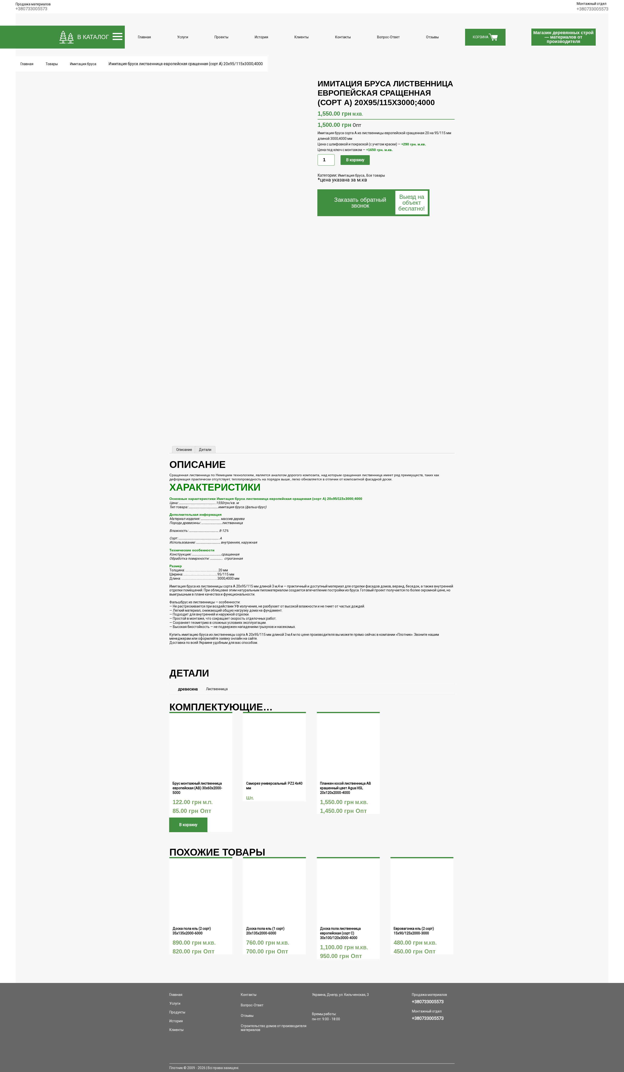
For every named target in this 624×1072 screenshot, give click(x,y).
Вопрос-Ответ (388, 37)
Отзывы (432, 37)
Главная (144, 37)
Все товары (375, 175)
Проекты (221, 37)
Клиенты (301, 37)
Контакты (343, 37)
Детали (205, 450)
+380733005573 (31, 8)
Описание (184, 450)
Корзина (480, 37)
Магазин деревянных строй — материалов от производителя (563, 37)
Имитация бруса (351, 175)
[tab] (184, 449)
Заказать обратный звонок (379, 202)
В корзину (355, 160)
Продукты (177, 1012)
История (261, 37)
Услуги (182, 37)
